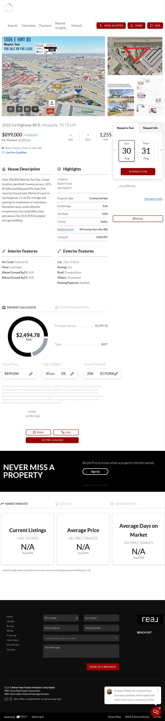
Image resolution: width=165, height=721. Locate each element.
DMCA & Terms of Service (137, 717)
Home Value (12, 640)
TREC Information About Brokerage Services (26, 694)
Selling (10, 630)
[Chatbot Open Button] (156, 712)
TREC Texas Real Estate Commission (22, 690)
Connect (11, 649)
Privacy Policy (114, 717)
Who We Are (13, 644)
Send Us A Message (103, 666)
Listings (10, 621)
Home (10, 616)
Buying (10, 626)
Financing (11, 635)
